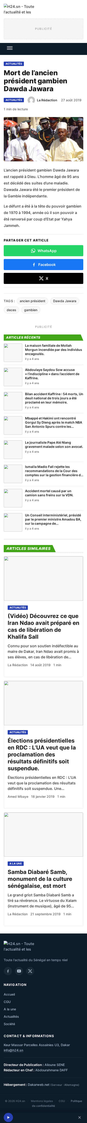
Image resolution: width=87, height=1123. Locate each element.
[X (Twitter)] (30, 971)
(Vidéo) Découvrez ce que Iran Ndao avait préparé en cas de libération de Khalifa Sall (43, 626)
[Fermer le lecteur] (79, 1117)
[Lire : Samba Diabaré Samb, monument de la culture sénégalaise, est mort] (43, 835)
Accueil (9, 994)
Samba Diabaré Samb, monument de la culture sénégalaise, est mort (40, 879)
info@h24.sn (13, 1050)
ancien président (32, 301)
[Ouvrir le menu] (10, 48)
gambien (30, 310)
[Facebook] (8, 971)
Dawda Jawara (64, 301)
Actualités (14, 63)
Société (9, 1024)
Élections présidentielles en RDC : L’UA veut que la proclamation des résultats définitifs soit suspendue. (42, 754)
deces (11, 310)
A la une (16, 863)
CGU (7, 1002)
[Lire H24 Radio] (8, 1117)
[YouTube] (19, 971)
